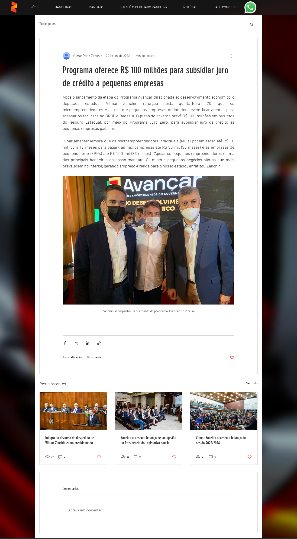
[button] (251, 24)
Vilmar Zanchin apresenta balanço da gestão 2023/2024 (221, 440)
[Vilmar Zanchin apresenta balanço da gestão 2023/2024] (223, 411)
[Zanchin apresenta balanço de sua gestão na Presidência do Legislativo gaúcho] (148, 411)
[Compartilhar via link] (99, 343)
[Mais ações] (231, 56)
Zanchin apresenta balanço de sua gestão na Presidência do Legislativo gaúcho (148, 440)
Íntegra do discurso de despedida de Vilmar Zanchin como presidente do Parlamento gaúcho (69, 440)
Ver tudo (252, 383)
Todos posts (47, 24)
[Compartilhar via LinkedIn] (87, 343)
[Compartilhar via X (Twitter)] (76, 343)
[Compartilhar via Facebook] (65, 343)
